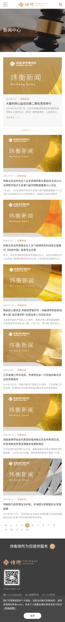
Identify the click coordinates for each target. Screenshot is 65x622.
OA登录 (50, 595)
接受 (32, 615)
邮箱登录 (34, 595)
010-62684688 (14, 595)
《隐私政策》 (9, 608)
